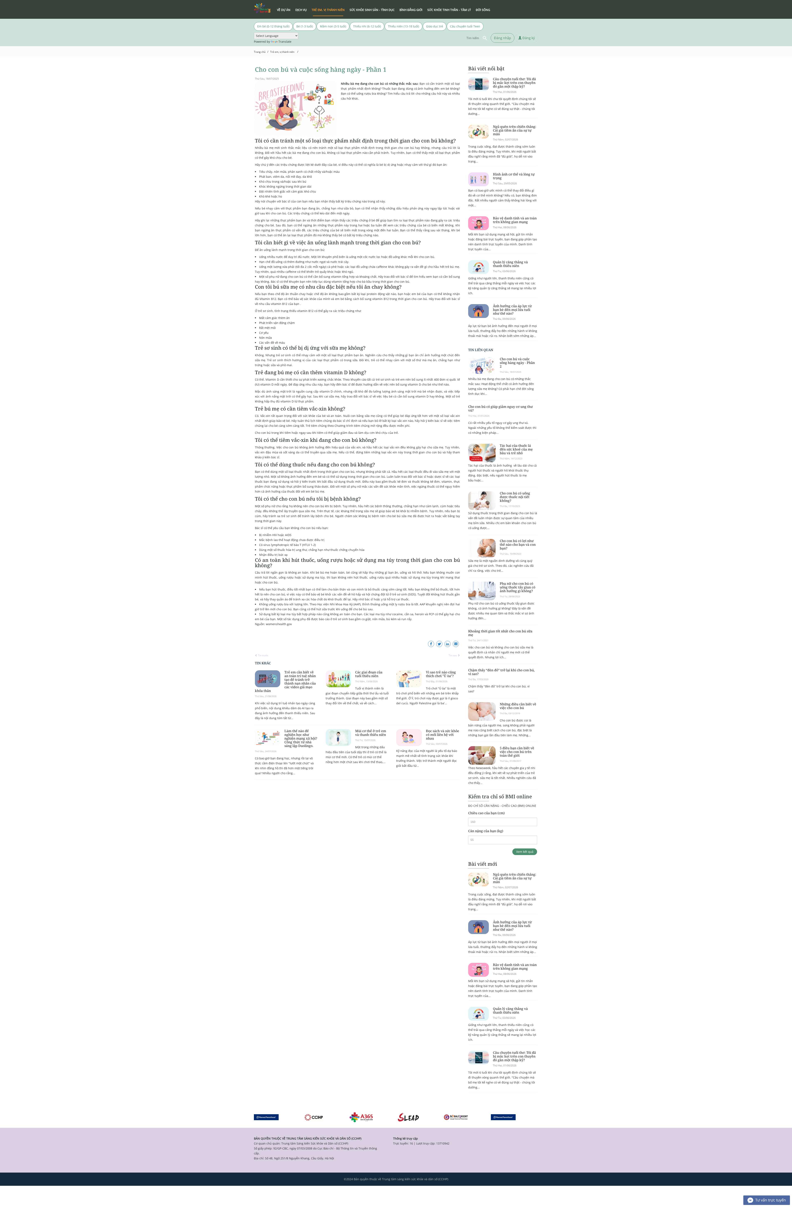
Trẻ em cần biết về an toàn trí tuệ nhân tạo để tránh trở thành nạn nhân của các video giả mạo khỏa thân (285, 681)
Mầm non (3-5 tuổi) (333, 26)
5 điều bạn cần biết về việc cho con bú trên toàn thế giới (517, 752)
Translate (284, 42)
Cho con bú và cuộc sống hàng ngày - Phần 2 (517, 363)
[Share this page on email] (456, 644)
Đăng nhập (502, 38)
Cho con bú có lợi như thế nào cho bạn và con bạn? (518, 545)
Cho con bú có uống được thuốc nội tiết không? (515, 497)
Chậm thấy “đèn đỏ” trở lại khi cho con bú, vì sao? (501, 672)
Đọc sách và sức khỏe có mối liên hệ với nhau (442, 735)
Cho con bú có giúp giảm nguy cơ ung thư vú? (500, 408)
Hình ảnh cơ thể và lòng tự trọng (514, 176)
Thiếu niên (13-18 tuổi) (403, 26)
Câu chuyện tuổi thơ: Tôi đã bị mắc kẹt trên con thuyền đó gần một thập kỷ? (514, 83)
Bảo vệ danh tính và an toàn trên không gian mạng (515, 220)
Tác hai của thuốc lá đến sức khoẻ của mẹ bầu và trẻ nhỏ (516, 449)
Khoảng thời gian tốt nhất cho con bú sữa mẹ (500, 633)
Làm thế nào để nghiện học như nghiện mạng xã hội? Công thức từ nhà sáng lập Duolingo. (300, 738)
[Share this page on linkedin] (447, 644)
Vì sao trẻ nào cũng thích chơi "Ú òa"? (441, 674)
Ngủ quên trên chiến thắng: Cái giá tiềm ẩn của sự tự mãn (514, 130)
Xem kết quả (524, 852)
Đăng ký (528, 38)
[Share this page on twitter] (439, 644)
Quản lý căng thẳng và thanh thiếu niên (510, 264)
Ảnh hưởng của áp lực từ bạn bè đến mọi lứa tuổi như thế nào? (512, 310)
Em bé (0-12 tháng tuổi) (273, 26)
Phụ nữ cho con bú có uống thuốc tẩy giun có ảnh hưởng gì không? (517, 587)
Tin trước (262, 655)
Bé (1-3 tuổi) (304, 26)
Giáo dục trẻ (434, 26)
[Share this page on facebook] (431, 644)
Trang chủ (259, 52)
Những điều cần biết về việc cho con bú (518, 706)
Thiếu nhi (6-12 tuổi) (367, 26)
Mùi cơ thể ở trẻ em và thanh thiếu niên (370, 733)
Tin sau (453, 655)
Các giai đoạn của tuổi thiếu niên (368, 674)
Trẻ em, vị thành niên (282, 52)
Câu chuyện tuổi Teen (465, 26)
